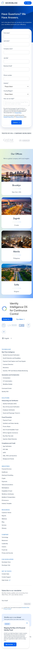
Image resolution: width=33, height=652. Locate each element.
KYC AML (5, 449)
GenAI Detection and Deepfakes (12, 358)
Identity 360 (5, 391)
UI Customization (7, 381)
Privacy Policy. (18, 112)
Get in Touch (6, 571)
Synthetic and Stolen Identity (10, 423)
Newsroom (5, 540)
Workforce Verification (8, 494)
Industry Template (7, 503)
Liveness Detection (8, 364)
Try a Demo (19, 319)
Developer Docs (6, 562)
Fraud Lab (4, 550)
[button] (7, 338)
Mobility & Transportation (8, 497)
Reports (4, 515)
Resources (6, 510)
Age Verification (7, 446)
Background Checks (8, 459)
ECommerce (5, 500)
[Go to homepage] (9, 3)
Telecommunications (7, 484)
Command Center (7, 388)
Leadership (5, 543)
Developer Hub (6, 565)
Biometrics (6, 367)
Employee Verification (9, 410)
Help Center (5, 580)
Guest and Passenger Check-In (11, 413)
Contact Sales (5, 574)
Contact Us (6, 319)
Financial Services (6, 469)
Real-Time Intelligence (8, 352)
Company (5, 534)
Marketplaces (5, 487)
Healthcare (5, 472)
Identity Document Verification (11, 355)
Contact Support (6, 577)
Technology (6, 349)
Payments (4, 481)
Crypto (3, 478)
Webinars (4, 518)
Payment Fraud (7, 420)
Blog (3, 522)
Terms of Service (19, 116)
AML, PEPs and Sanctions (10, 455)
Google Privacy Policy (9, 116)
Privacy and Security (7, 553)
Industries (6, 466)
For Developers (7, 559)
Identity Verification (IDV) (9, 403)
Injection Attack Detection (10, 439)
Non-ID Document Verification (11, 406)
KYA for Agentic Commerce (10, 432)
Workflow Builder (7, 384)
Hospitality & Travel (7, 491)
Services (4, 525)
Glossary (4, 528)
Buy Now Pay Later (8, 436)
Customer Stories (6, 512)
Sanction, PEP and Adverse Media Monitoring (15, 370)
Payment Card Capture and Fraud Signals (14, 361)
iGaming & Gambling (7, 475)
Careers (4, 546)
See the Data (9, 644)
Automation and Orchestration (10, 375)
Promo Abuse (6, 426)
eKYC (4, 452)
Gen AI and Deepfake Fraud (10, 429)
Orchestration (6, 378)
